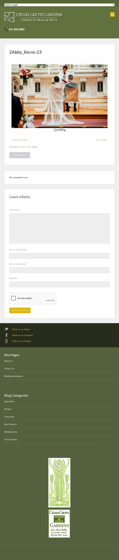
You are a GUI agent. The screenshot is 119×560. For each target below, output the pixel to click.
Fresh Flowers (10, 439)
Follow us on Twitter (21, 329)
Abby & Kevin (19, 155)
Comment (14, 210)
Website (13, 278)
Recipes (7, 409)
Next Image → (103, 139)
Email (17, 264)
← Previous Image (18, 139)
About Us (8, 361)
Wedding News (11, 432)
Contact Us (9, 368)
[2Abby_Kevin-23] (59, 97)
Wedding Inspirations (13, 376)
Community (9, 417)
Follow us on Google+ (21, 341)
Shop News (9, 401)
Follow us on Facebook (22, 335)
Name (17, 249)
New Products (10, 424)
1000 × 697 (25, 147)
